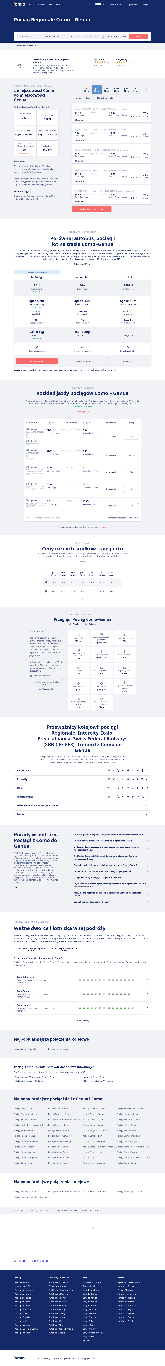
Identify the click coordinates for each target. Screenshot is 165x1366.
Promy (57, 4)
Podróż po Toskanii (126, 1286)
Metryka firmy (43, 1358)
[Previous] (46, 574)
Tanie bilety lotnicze (92, 1286)
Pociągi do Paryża (22, 1297)
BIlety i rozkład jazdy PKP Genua (98, 1081)
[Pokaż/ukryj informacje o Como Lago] (146, 1007)
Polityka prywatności (87, 1358)
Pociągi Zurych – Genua (93, 1114)
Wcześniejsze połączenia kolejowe (44, 517)
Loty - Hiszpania (90, 1309)
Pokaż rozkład (24, 153)
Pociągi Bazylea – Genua (59, 1125)
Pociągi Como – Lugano (127, 1163)
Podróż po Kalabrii (126, 1301)
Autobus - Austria (57, 1332)
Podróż (120, 1277)
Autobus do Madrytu (58, 1294)
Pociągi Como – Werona (128, 1152)
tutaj (104, 527)
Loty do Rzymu (90, 1294)
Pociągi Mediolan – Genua (94, 1108)
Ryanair (86, 1340)
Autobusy (42, 4)
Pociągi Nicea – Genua (127, 1125)
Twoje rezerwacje (116, 4)
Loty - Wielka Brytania (93, 1332)
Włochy (33, 1210)
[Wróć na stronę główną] (21, 4)
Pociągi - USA (20, 1321)
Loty (50, 4)
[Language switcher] (100, 4)
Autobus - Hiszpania (58, 1282)
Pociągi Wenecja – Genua (59, 1114)
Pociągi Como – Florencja (59, 1141)
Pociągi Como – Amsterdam (26, 1141)
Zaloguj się (146, 4)
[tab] (83, 98)
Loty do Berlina (90, 1301)
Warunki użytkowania (64, 1358)
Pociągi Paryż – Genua (24, 1108)
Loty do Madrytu (91, 1290)
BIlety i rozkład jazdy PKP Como (29, 1081)
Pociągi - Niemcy (22, 1313)
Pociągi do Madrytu (23, 1290)
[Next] (146, 89)
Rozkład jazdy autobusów (61, 1290)
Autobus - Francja (57, 1317)
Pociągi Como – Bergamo (25, 1157)
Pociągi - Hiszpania (23, 1309)
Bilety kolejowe (21, 1282)
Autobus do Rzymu (58, 1297)
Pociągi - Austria (22, 1332)
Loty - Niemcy (89, 1313)
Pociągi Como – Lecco (58, 1049)
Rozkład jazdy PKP (23, 1286)
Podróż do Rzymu (125, 1309)
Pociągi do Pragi (22, 1305)
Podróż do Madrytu (126, 1305)
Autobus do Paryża (58, 1301)
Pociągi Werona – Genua (59, 1130)
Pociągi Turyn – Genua (92, 1125)
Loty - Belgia (89, 1321)
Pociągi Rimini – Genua (127, 1130)
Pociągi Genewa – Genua (93, 1119)
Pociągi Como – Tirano (58, 1163)
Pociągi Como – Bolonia (59, 1146)
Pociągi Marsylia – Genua (128, 1119)
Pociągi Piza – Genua (23, 1130)
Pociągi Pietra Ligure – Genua (95, 1191)
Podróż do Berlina (125, 1317)
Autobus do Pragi (57, 1309)
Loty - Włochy (89, 1329)
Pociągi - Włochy (22, 1325)
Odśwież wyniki (81, 411)
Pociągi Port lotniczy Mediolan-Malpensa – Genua (70, 1119)
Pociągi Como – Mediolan (25, 1049)
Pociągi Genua (46, 1210)
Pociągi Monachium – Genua (130, 1108)
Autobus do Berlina (58, 1305)
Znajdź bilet (24, 121)
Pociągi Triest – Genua (58, 1135)
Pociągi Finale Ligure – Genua (130, 1191)
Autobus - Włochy (57, 1325)
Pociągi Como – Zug (23, 1163)
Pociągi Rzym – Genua (58, 1108)
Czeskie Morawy (125, 1290)
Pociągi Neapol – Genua (127, 1114)
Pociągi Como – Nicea (92, 1152)
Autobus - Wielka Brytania (61, 1329)
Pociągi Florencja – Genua (25, 1114)
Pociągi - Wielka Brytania (26, 1329)
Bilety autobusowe (57, 1286)
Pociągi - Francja (22, 1317)
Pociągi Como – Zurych (127, 1141)
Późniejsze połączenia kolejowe (122, 517)
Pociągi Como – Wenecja (93, 1141)
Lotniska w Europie (92, 1282)
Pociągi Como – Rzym (92, 1135)
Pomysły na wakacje (126, 1294)
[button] (77, 36)
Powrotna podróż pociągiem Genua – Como (35, 1077)
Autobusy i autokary (59, 1277)
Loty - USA (88, 1325)
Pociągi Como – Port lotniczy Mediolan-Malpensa (104, 1146)
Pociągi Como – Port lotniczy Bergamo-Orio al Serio (140, 1146)
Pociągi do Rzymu (22, 1294)
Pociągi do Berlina (23, 1301)
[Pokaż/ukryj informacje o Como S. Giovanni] (146, 979)
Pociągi (32, 4)
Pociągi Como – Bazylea (24, 1152)
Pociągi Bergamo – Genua (94, 1130)
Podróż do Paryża (125, 1313)
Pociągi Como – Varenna (93, 1163)
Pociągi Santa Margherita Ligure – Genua (32, 1197)
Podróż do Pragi (125, 1321)
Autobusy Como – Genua (94, 1077)
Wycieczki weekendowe (128, 1282)
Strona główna (20, 1210)
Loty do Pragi (89, 1305)
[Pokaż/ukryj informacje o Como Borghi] (146, 993)
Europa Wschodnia (126, 1297)
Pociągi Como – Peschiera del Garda (133, 1157)
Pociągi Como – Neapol (24, 1146)
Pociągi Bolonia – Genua (25, 1119)
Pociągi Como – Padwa (58, 1157)
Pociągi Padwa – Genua (24, 1135)
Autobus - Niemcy (57, 1313)
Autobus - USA (55, 1321)
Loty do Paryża (90, 1297)
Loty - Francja (89, 1317)
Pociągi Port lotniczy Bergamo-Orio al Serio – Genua (37, 1125)
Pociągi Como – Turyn (58, 1152)
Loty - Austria (89, 1336)
